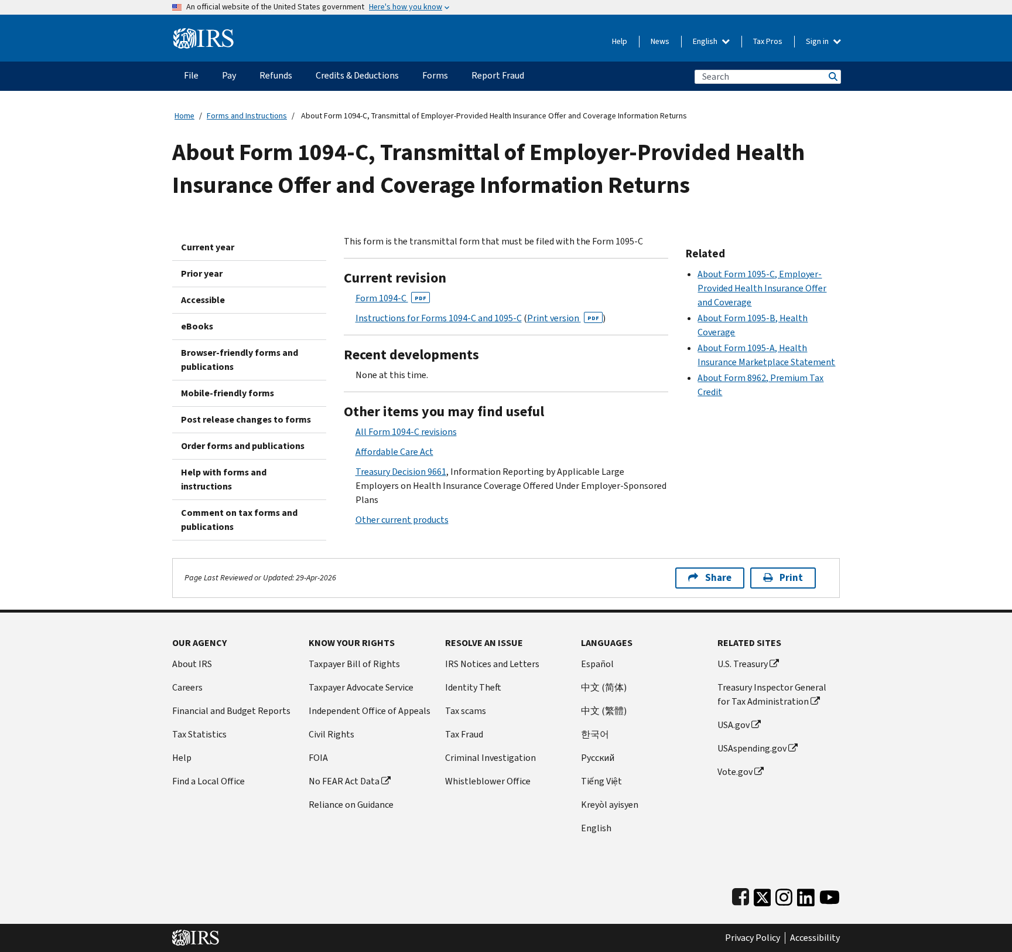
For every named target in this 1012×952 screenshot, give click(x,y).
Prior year (202, 273)
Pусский (597, 758)
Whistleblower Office (488, 781)
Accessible (203, 300)
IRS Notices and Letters (492, 664)
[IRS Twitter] (762, 895)
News (660, 41)
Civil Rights (331, 734)
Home (184, 115)
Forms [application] (435, 75)
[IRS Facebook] (740, 895)
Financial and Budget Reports (231, 711)
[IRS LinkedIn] (806, 895)
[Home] (203, 33)
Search (832, 76)
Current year (207, 247)
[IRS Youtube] (829, 895)
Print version (563, 318)
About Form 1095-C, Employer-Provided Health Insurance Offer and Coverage (762, 288)
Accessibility (815, 938)
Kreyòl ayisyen (609, 804)
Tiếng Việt (601, 781)
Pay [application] (229, 75)
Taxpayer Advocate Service (361, 687)
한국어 (595, 734)
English (706, 41)
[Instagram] (783, 895)
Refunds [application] (275, 75)
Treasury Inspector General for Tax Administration (771, 694)
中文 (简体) (604, 687)
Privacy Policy (752, 938)
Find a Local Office (208, 781)
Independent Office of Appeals (369, 711)
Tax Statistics (199, 734)
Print (791, 577)
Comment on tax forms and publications (239, 519)
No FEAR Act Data (344, 781)
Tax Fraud (464, 734)
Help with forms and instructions (223, 479)
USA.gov (733, 725)
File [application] (191, 75)
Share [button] (718, 577)
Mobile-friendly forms (227, 393)
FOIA (318, 758)
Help (619, 41)
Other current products (402, 520)
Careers (187, 687)
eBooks (197, 326)
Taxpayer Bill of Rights (354, 664)
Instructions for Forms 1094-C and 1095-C (438, 318)
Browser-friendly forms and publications (239, 359)
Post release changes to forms (246, 419)
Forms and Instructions (247, 115)
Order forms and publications (243, 446)
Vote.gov (735, 772)
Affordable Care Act (394, 452)
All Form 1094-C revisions (406, 432)
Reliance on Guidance (351, 804)
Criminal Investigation (490, 758)
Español (597, 664)
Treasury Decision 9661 (400, 471)
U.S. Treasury (742, 664)
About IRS (192, 664)
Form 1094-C (390, 298)
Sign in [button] (818, 41)
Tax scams (465, 711)
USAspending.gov (752, 748)
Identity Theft (473, 687)
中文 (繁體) (604, 711)
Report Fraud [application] (497, 75)
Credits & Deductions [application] (357, 75)
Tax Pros (767, 41)
